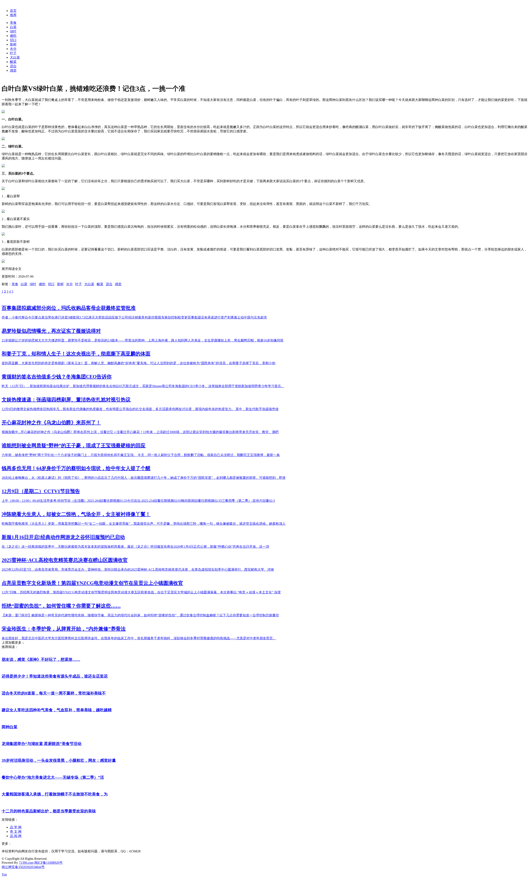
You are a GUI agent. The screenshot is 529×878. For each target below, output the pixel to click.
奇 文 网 (15, 831)
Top (4, 874)
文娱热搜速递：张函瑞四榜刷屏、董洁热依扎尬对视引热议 (66, 399)
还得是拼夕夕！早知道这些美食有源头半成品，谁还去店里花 (55, 676)
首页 (13, 10)
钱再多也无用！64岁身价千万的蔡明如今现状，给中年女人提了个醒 (76, 468)
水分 (13, 48)
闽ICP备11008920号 (48, 862)
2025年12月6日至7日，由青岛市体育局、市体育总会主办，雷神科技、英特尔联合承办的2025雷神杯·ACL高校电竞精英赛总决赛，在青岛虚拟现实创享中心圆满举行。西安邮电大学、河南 (138, 569)
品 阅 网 (15, 836)
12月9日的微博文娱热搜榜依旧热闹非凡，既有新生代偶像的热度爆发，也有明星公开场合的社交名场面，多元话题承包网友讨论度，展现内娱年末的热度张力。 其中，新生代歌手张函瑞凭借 (140, 409)
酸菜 (13, 61)
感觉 (13, 70)
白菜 (13, 27)
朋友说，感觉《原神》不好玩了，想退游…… (41, 659)
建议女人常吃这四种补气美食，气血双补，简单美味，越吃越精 (57, 710)
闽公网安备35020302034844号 (23, 867)
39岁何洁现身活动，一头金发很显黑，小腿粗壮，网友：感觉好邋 (59, 760)
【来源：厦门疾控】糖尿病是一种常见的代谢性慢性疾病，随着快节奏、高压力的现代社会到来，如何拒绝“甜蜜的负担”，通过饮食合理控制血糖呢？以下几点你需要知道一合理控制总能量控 (140, 615)
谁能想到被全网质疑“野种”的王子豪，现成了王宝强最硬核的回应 (73, 445)
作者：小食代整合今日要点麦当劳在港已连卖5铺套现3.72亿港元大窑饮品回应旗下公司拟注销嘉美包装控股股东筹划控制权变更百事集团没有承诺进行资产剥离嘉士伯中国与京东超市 (134, 317)
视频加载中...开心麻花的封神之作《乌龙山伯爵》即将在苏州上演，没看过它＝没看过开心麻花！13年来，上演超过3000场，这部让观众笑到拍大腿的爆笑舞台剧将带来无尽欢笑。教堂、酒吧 (140, 432)
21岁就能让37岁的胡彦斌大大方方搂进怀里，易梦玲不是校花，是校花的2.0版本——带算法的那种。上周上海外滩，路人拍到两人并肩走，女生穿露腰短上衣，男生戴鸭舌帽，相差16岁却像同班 (143, 340)
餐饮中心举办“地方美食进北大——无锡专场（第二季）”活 (53, 777)
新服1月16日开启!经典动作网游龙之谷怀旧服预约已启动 (63, 537)
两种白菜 (9, 727)
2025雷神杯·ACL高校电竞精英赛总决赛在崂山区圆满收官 (65, 560)
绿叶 (13, 31)
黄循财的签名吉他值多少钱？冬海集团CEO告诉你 (57, 376)
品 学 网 (15, 827)
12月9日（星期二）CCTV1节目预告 (41, 491)
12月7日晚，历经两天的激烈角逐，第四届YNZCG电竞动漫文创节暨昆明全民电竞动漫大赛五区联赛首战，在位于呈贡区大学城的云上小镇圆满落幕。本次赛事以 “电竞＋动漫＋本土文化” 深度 (141, 592)
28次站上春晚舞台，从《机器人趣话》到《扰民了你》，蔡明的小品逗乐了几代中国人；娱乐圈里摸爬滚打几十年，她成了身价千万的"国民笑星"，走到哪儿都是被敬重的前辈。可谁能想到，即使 (144, 477)
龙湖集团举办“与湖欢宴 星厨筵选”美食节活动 (41, 743)
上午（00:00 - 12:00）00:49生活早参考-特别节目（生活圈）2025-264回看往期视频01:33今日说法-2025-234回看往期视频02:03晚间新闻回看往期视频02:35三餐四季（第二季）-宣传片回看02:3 (138, 500)
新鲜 (13, 44)
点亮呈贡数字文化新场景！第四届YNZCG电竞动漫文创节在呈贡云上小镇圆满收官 (92, 583)
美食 (13, 22)
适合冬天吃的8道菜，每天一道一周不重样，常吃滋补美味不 (54, 693)
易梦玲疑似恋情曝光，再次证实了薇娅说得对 (51, 331)
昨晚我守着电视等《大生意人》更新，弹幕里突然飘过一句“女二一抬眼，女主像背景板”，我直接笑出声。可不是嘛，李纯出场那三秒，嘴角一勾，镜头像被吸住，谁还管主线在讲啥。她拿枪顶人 (144, 523)
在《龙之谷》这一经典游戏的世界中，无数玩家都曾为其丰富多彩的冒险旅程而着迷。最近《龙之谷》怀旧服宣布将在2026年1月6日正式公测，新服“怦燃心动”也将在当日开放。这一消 (135, 546)
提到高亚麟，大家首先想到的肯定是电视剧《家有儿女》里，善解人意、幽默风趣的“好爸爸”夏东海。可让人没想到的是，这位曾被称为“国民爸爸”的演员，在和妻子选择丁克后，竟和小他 (138, 363)
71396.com (26, 862)
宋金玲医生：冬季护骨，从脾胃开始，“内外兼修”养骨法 (64, 628)
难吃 (13, 35)
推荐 (13, 15)
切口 (13, 40)
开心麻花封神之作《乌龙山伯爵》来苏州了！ (51, 422)
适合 (13, 66)
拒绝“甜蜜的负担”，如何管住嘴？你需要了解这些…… (61, 605)
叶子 (13, 53)
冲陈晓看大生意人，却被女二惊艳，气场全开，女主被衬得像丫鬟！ (76, 514)
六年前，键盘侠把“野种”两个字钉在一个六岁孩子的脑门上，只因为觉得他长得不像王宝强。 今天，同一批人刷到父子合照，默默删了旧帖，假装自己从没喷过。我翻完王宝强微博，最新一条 (141, 455)
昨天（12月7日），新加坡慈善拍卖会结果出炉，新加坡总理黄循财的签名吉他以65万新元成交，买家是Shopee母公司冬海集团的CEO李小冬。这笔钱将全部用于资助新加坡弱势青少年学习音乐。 (143, 386)
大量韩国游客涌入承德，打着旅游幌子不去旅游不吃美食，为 (55, 794)
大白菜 (15, 57)
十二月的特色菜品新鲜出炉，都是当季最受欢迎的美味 (49, 811)
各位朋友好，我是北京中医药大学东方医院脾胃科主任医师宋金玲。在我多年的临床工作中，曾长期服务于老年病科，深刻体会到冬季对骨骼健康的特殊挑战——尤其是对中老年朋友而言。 (139, 638)
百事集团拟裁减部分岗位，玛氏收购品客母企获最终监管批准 (69, 308)
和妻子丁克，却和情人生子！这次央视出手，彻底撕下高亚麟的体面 (76, 353)
